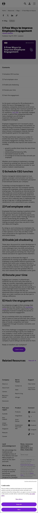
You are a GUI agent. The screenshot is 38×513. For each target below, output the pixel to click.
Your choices (19, 499)
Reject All (18, 504)
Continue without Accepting (30, 481)
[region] (19, 496)
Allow (19, 509)
